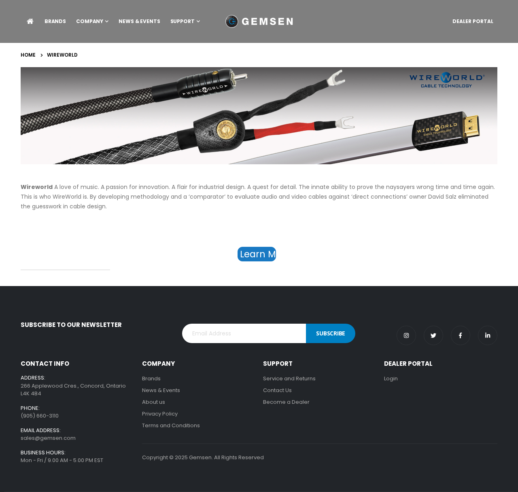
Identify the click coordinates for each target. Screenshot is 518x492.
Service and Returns (289, 378)
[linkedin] (487, 335)
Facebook (460, 335)
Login (391, 378)
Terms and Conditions (171, 425)
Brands (151, 378)
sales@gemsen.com (48, 438)
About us (153, 402)
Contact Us (277, 390)
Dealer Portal (472, 21)
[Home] (30, 21)
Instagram (406, 335)
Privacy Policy (160, 414)
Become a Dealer (286, 402)
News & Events (161, 390)
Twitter (433, 335)
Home (28, 54)
